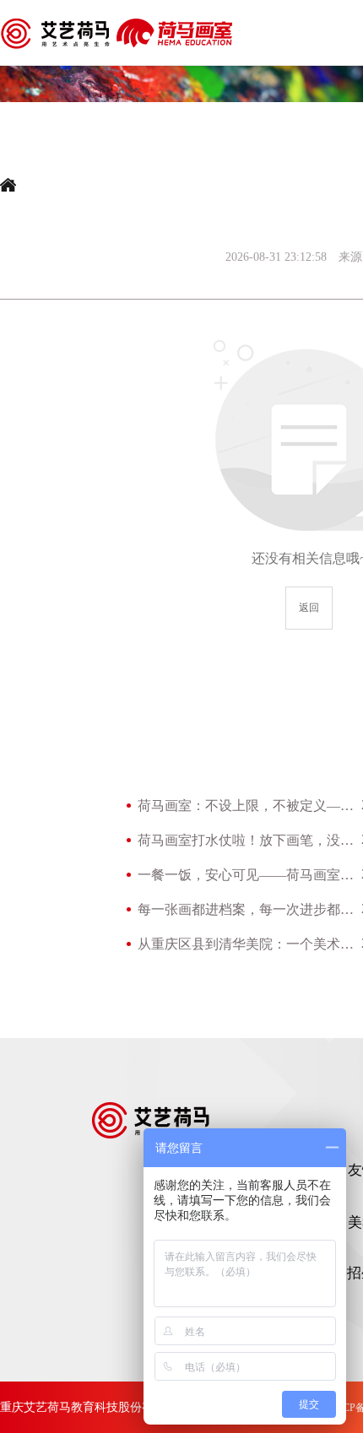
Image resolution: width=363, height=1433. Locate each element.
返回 (309, 608)
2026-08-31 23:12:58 (276, 257)
